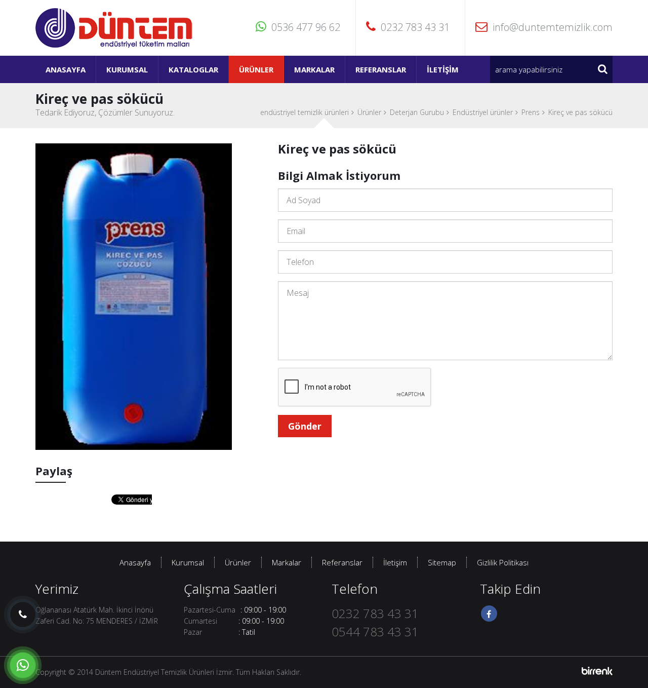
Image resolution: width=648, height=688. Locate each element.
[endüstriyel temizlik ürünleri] (114, 27)
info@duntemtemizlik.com (553, 27)
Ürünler (256, 69)
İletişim (443, 69)
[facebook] (489, 613)
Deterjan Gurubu (417, 112)
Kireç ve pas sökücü (580, 112)
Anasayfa (66, 69)
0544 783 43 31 (375, 631)
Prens (530, 112)
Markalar (314, 69)
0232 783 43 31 (415, 27)
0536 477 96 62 (305, 27)
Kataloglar (193, 69)
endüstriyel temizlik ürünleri (304, 112)
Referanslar (380, 69)
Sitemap (442, 562)
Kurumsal (127, 69)
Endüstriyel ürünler (483, 112)
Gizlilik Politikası (503, 562)
